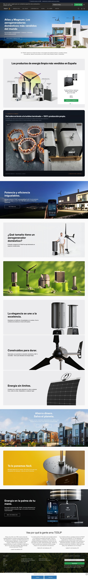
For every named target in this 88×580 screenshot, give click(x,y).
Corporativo (35, 8)
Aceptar (37, 577)
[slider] (44, 147)
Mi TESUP (5, 564)
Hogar (4, 558)
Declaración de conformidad (44, 560)
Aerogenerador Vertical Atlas (27, 558)
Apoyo (57, 8)
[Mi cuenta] (81, 8)
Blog (43, 8)
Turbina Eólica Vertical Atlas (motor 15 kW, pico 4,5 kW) (71, 92)
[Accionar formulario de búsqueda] (78, 8)
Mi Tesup (25, 8)
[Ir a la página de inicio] (6, 8)
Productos (16, 8)
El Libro (49, 8)
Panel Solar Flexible (25, 561)
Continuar (78, 4)
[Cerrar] (86, 574)
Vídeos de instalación (43, 558)
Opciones (50, 577)
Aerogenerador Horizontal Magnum (28, 560)
